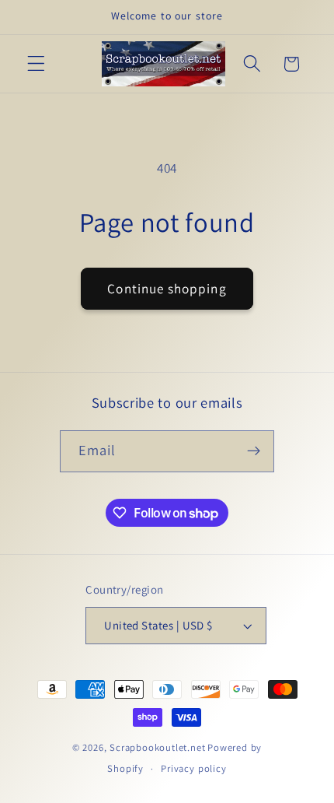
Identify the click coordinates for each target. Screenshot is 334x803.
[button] (36, 64)
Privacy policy (193, 768)
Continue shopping (167, 288)
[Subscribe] (254, 451)
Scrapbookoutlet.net (157, 747)
